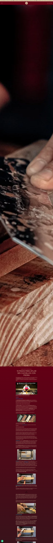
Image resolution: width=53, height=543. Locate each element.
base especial (26, 461)
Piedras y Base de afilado (19, 398)
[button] (49, 3)
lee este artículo (24, 424)
